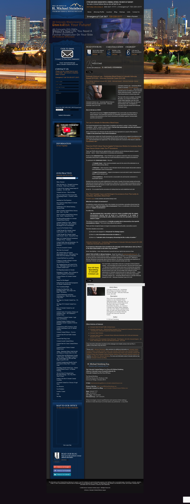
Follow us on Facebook (63, 470)
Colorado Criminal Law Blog (98, 357)
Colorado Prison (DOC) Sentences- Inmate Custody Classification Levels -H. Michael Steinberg (67, 328)
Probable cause (90, 198)
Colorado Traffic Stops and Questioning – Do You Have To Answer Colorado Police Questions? (67, 244)
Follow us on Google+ (63, 467)
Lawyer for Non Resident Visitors (65, 228)
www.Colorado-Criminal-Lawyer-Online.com (116, 388)
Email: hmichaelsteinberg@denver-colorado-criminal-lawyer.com (67, 63)
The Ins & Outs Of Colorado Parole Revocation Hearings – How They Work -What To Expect (66, 374)
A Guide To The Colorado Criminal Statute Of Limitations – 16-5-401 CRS (67, 189)
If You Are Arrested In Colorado (64, 247)
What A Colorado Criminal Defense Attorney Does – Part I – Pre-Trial (67, 211)
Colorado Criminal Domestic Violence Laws (110, 354)
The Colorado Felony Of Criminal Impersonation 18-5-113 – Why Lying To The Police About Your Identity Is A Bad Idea (67, 254)
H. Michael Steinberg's (99, 349)
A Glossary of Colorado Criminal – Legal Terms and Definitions (66, 318)
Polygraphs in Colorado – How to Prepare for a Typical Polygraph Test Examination (67, 273)
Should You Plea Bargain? (63, 280)
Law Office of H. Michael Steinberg (100, 356)
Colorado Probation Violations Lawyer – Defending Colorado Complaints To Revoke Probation (67, 323)
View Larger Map (67, 445)
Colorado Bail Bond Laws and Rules (65, 258)
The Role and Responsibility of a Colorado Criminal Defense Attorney (67, 219)
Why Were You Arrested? (63, 250)
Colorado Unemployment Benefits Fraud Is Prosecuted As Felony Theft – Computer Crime (67, 364)
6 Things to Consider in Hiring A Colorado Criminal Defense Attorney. (67, 261)
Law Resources (60, 386)
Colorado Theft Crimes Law (120, 351)
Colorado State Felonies (96, 333)
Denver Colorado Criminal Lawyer (92, 487)
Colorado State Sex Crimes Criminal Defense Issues (67, 344)
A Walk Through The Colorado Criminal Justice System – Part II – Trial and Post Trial (67, 235)
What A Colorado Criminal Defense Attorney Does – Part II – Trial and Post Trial (67, 215)
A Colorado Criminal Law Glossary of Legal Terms (67, 383)
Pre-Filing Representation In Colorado (66, 270)
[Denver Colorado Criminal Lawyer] (67, 18)
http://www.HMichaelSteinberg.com (106, 386)
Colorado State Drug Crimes (63, 338)
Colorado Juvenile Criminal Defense (65, 341)
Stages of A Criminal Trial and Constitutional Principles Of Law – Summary (67, 239)
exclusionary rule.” (92, 141)
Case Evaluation (60, 389)
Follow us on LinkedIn (63, 474)
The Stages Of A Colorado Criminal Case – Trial (67, 304)
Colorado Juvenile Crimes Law (103, 351)
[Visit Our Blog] (67, 463)
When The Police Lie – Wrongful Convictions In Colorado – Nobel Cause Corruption (67, 185)
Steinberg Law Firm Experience (64, 200)
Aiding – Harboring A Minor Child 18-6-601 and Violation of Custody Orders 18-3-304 (67, 352)
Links (58, 394)
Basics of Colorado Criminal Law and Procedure (65, 308)
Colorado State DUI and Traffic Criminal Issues (66, 335)
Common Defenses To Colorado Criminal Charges (66, 277)
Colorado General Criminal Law (130, 354)
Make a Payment (132, 16)
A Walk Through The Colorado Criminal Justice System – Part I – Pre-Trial (66, 231)
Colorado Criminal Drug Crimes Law (117, 352)
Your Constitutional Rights (63, 286)
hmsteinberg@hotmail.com (130, 254)
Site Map (59, 396)
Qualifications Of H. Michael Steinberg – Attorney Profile (66, 207)
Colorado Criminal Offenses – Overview (66, 332)
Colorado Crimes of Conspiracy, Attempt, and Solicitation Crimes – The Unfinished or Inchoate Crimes (67, 313)
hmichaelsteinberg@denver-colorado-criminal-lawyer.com (106, 383)
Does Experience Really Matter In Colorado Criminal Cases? (67, 203)
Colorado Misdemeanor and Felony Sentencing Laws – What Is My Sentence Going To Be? (66, 296)
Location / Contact (61, 391)
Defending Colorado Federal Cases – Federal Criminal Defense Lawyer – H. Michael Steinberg (67, 369)
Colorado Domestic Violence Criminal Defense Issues (65, 348)
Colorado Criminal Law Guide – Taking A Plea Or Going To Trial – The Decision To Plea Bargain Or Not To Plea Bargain (66, 224)
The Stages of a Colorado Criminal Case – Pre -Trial (67, 300)
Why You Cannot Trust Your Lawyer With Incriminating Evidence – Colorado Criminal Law (67, 196)
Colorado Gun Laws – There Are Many (66, 192)
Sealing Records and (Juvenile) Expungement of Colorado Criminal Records (67, 283)
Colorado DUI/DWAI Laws (100, 352)
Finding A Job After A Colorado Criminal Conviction (66, 379)
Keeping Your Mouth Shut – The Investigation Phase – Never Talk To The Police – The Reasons (66, 291)
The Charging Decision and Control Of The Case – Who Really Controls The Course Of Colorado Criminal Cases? (67, 266)
